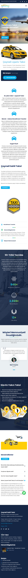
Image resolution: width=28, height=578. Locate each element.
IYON (6, 526)
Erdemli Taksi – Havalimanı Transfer (16, 548)
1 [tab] (12, 369)
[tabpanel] (14, 357)
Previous (1, 550)
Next (26, 550)
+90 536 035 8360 (10, 77)
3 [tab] (15, 369)
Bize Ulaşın (4, 37)
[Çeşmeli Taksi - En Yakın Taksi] (5, 5)
